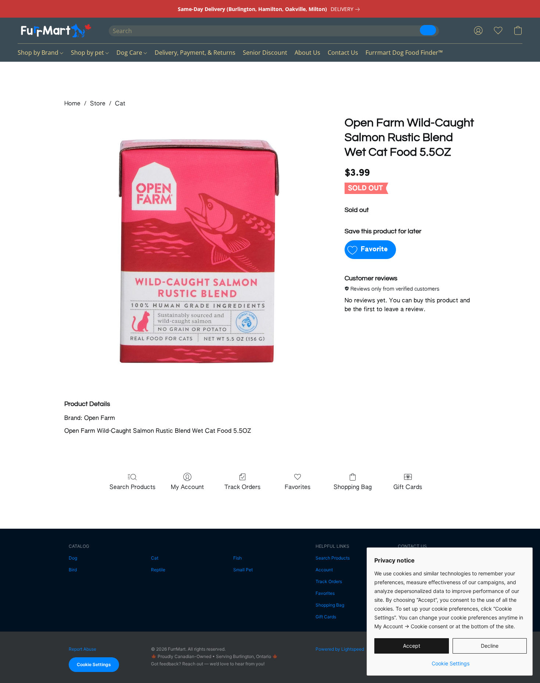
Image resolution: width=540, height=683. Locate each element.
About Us (307, 52)
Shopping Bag (353, 487)
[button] (56, 30)
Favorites (297, 487)
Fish (237, 558)
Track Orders (242, 487)
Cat (120, 104)
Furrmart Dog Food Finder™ (404, 52)
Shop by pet (88, 52)
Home (72, 104)
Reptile (158, 569)
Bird (73, 569)
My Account (187, 487)
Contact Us (343, 52)
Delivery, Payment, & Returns (195, 52)
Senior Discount (265, 52)
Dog (73, 558)
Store (97, 104)
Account (324, 569)
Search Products (132, 487)
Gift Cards (407, 487)
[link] (347, 9)
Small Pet (243, 569)
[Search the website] (428, 30)
